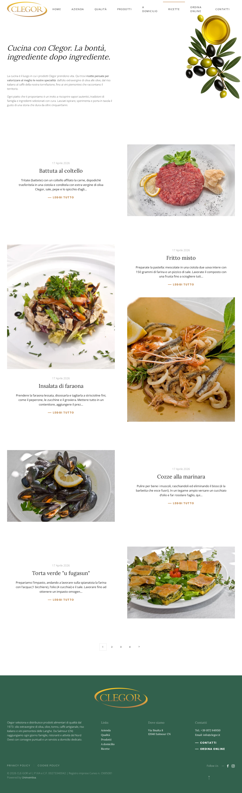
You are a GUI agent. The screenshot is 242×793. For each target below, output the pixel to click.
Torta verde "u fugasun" (61, 573)
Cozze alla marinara (181, 476)
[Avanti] (139, 647)
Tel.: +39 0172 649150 (207, 730)
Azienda (78, 9)
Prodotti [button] (124, 9)
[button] (209, 778)
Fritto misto (181, 257)
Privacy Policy (18, 765)
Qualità (101, 9)
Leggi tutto (63, 197)
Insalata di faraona (61, 385)
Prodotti (106, 739)
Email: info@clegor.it (207, 735)
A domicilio (150, 9)
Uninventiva (29, 777)
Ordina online (195, 9)
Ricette (174, 9)
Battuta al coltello (61, 170)
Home (56, 9)
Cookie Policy (49, 765)
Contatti (222, 9)
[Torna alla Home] (27, 9)
